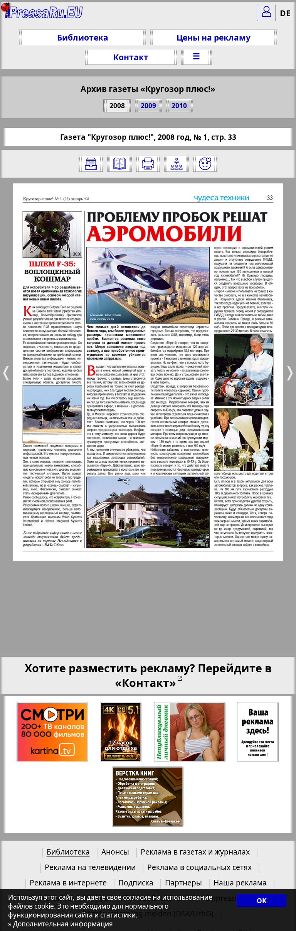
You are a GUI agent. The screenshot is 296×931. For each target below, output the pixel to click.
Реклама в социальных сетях (199, 867)
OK (261, 900)
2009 (148, 105)
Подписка (135, 882)
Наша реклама (240, 882)
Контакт (130, 57)
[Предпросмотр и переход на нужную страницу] (119, 164)
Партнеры (183, 882)
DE (285, 13)
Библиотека (82, 37)
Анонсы (115, 851)
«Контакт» (145, 682)
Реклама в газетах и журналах (195, 851)
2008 (117, 105)
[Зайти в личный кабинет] (266, 13)
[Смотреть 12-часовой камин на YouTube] (121, 732)
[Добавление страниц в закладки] (205, 164)
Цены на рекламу (214, 37)
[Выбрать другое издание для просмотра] (91, 164)
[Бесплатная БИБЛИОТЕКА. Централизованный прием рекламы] (44, 16)
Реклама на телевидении (90, 867)
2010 (179, 105)
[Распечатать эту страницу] (148, 164)
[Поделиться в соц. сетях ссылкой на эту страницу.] (176, 164)
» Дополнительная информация (60, 923)
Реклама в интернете (68, 882)
